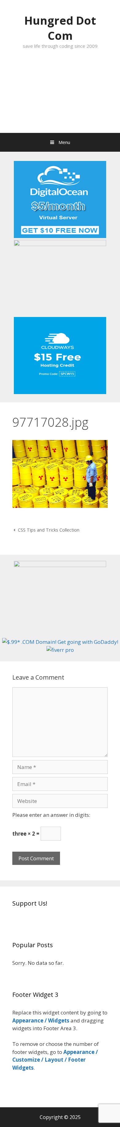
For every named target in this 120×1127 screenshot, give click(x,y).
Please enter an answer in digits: (51, 814)
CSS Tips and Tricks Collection (48, 530)
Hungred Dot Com (60, 28)
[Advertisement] (60, 97)
